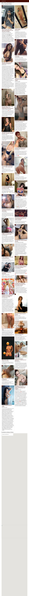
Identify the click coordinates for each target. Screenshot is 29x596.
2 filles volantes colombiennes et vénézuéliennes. (7, 257)
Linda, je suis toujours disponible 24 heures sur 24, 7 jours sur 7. (20, 359)
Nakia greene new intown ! (20, 121)
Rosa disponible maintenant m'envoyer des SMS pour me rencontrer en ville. (7, 187)
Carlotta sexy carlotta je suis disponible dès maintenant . (20, 148)
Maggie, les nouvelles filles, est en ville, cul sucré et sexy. (8, 234)
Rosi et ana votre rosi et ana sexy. (7, 329)
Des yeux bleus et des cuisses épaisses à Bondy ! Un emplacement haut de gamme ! (8, 107)
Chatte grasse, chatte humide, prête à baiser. (20, 29)
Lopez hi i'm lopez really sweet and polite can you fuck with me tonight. (21, 79)
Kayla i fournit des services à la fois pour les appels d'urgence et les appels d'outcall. (21, 266)
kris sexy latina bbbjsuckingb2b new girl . (21, 241)
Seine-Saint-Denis (9, 2)
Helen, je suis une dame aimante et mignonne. (8, 379)
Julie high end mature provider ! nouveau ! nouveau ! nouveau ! (8, 133)
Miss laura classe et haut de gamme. (20, 314)
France (5, 2)
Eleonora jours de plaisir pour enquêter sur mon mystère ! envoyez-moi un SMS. (7, 295)
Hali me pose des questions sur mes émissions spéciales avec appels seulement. (21, 218)
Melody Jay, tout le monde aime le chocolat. (21, 56)
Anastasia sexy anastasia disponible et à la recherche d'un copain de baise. (20, 284)
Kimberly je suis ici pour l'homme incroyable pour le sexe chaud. (7, 209)
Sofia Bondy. (17, 174)
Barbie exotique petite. (19, 334)
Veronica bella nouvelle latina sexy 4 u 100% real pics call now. (7, 167)
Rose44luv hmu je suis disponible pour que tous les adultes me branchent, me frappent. (20, 387)
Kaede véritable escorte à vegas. (7, 406)
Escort (2, 2)
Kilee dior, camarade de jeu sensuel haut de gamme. (7, 63)
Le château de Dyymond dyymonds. (6, 273)
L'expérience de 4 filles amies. (20, 196)
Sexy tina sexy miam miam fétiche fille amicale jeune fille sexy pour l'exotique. (7, 30)
